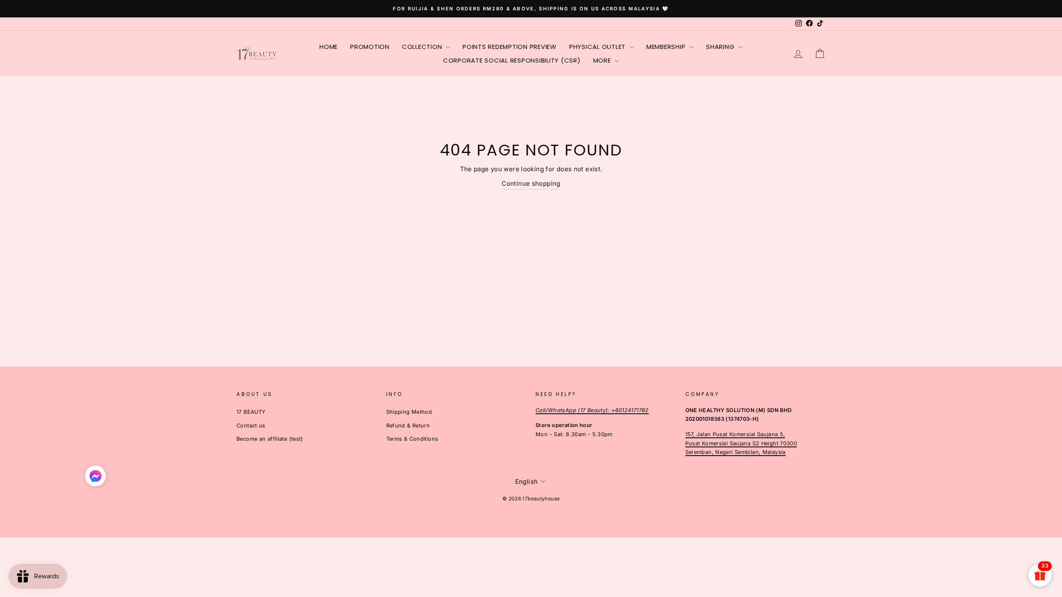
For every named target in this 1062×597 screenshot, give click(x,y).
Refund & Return (408, 425)
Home (328, 46)
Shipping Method (409, 412)
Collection (423, 46)
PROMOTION (370, 46)
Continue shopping (531, 183)
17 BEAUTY (251, 412)
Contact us (251, 425)
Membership (666, 46)
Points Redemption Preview (510, 46)
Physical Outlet (598, 46)
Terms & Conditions (412, 439)
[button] (95, 478)
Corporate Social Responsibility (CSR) (512, 60)
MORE (603, 60)
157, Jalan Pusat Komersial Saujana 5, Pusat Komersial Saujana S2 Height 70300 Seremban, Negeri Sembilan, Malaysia (741, 443)
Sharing (721, 46)
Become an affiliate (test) (269, 439)
